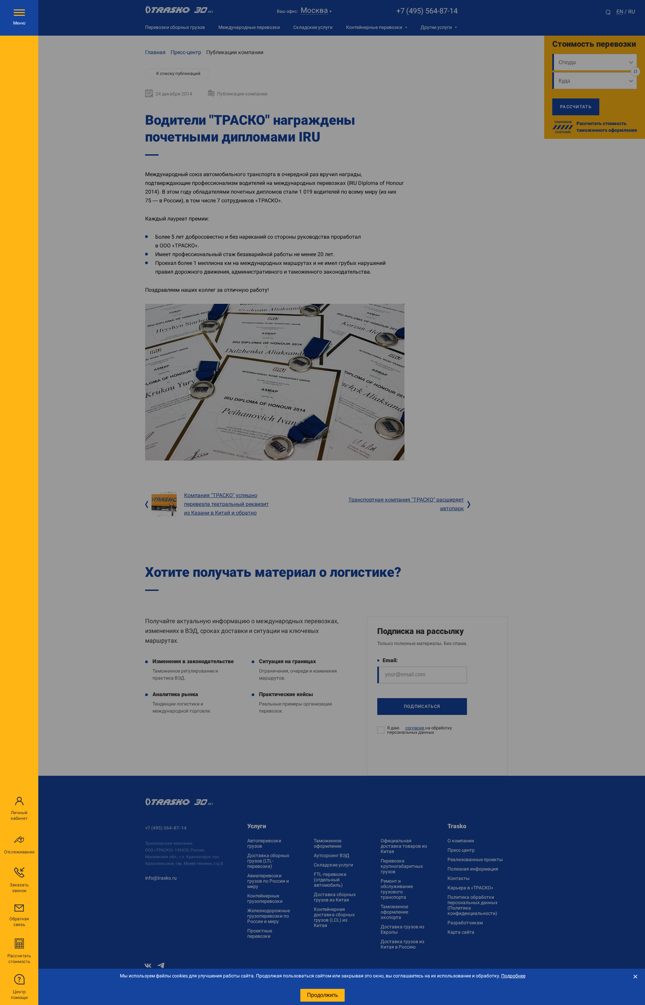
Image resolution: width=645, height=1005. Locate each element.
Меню (19, 23)
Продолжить (322, 995)
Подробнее (513, 975)
